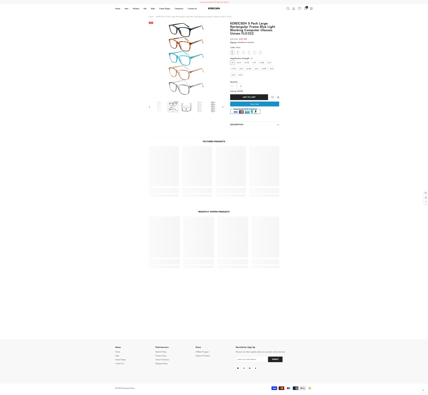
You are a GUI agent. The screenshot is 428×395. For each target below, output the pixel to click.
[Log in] (293, 8)
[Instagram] (238, 368)
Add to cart (249, 97)
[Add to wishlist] (272, 97)
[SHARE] (277, 97)
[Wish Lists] (299, 8)
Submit (275, 359)
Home (151, 16)
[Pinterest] (244, 368)
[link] (164, 191)
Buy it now (255, 104)
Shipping (233, 42)
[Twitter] (255, 368)
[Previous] (149, 107)
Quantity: (234, 82)
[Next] (222, 107)
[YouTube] (250, 368)
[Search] (288, 8)
